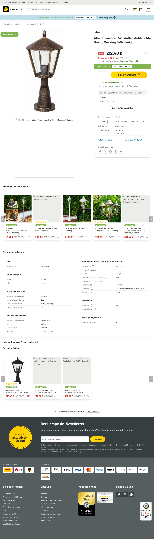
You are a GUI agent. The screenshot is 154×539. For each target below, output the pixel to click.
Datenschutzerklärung (72, 452)
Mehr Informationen (106, 140)
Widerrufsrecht (9, 514)
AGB (4, 510)
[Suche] (26, 9)
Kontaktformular (87, 449)
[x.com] (105, 151)
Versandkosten (114, 61)
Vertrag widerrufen (11, 517)
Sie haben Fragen (10, 493)
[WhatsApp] (116, 151)
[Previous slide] (14, 147)
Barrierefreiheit (47, 517)
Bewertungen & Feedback (52, 500)
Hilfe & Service (145, 2)
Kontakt (44, 497)
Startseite (6, 24)
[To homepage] (12, 9)
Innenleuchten (18, 24)
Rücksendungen (10, 520)
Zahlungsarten (9, 500)
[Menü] (150, 503)
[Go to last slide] (3, 219)
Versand (6, 504)
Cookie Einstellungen (12, 524)
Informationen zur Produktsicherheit (20, 342)
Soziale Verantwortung (50, 514)
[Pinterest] (110, 151)
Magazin (44, 493)
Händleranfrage (47, 507)
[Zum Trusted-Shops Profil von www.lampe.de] (95, 504)
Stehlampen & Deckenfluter (37, 24)
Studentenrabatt (48, 504)
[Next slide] (75, 147)
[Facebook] (100, 151)
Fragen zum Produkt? (132, 140)
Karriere (44, 510)
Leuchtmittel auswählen (122, 108)
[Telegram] (121, 151)
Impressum (45, 520)
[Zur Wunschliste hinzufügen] (145, 53)
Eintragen (98, 439)
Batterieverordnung (11, 507)
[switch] (146, 517)
